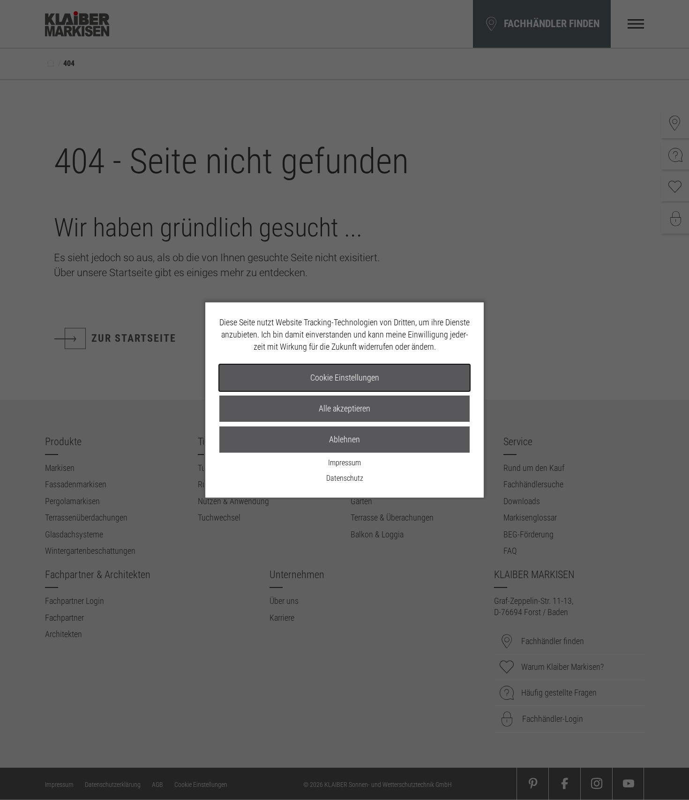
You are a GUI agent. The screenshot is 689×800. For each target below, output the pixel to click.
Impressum (344, 462)
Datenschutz (344, 478)
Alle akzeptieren (344, 408)
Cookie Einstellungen (344, 377)
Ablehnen (344, 439)
